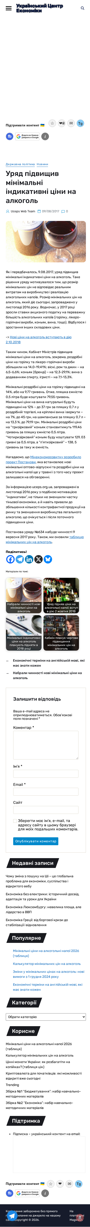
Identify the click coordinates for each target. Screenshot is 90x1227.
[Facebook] (10, 559)
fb (10, 136)
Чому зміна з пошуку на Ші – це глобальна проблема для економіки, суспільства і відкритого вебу (39, 881)
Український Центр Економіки (39, 8)
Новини (42, 164)
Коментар (23, 728)
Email (19, 784)
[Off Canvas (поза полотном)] (9, 8)
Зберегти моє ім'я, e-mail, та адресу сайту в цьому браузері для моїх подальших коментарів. (48, 825)
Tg (80, 123)
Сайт (17, 802)
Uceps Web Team (23, 211)
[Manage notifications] (80, 1217)
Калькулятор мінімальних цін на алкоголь (47, 964)
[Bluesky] (48, 559)
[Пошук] (82, 8)
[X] (38, 559)
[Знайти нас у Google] (27, 136)
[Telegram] (20, 559)
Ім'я (17, 766)
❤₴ (62, 123)
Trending (12, 1085)
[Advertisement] (45, 71)
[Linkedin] (29, 559)
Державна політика (20, 164)
